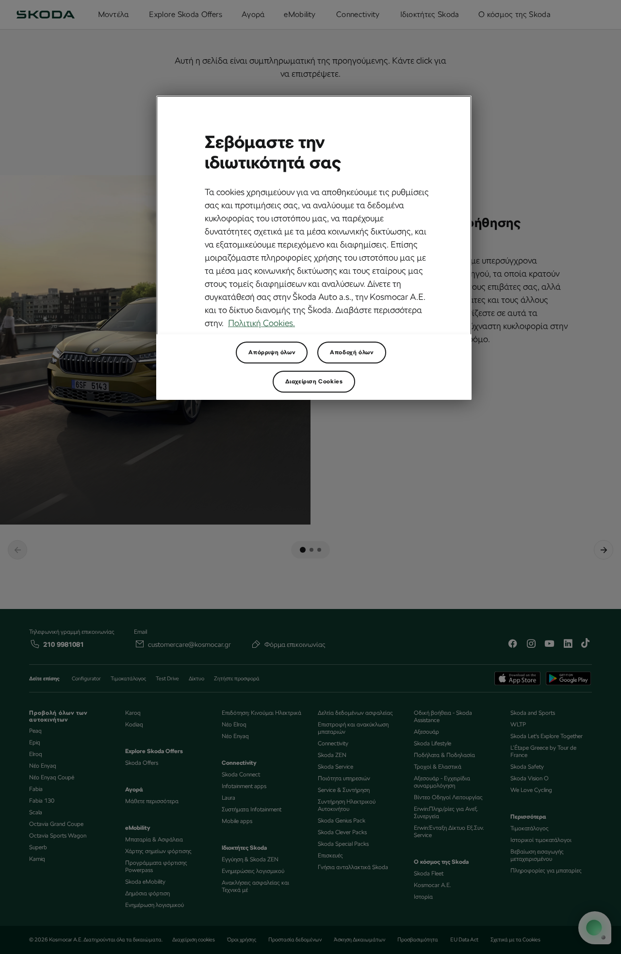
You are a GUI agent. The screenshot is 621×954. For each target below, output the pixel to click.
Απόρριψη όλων (271, 352)
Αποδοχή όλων (351, 352)
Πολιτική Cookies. (261, 323)
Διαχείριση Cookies (314, 381)
